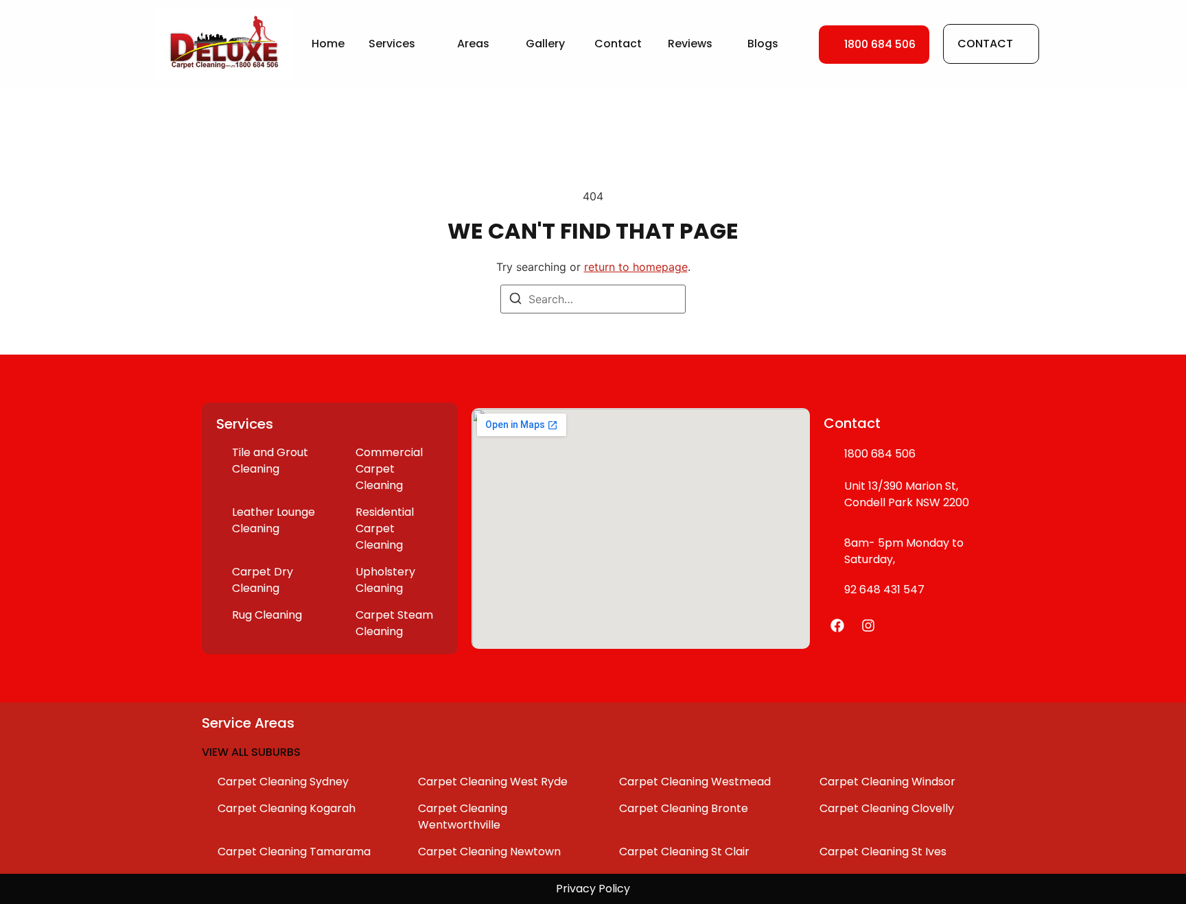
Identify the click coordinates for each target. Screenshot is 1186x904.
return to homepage (636, 267)
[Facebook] (837, 625)
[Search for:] (593, 299)
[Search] (515, 300)
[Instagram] (868, 625)
